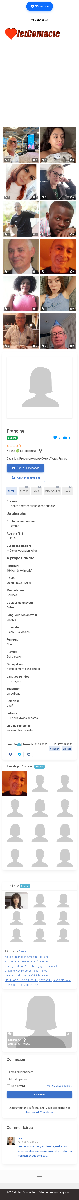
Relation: (13, 701)
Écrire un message (27, 467)
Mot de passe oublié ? (59, 1085)
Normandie (45, 980)
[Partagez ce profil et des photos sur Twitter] (20, 754)
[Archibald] (64, 783)
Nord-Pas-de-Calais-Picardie (21, 980)
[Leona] (64, 858)
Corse (27, 970)
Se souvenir (18, 1086)
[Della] (64, 833)
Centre (20, 970)
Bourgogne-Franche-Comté (48, 966)
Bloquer (67, 749)
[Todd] (14, 808)
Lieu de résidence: (19, 725)
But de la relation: (19, 546)
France (39, 766)
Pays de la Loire (62, 980)
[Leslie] (39, 858)
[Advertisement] (39, 83)
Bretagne (10, 970)
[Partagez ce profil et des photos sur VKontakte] (29, 754)
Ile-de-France (39, 970)
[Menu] (69, 33)
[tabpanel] (39, 556)
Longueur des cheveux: (22, 615)
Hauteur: (13, 566)
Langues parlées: (18, 676)
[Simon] (14, 858)
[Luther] (39, 783)
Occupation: (15, 664)
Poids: (11, 578)
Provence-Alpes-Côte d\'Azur (21, 984)
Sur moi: (12, 501)
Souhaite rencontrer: (21, 521)
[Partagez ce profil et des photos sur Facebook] (10, 754)
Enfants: (12, 713)
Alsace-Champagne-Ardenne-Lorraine (26, 956)
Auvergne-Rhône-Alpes (18, 966)
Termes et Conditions (39, 1112)
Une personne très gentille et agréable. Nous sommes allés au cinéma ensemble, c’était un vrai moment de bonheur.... (45, 1147)
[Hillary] (39, 833)
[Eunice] (39, 808)
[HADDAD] (14, 783)
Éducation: (14, 688)
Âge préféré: (15, 533)
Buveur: (12, 652)
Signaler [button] (54, 749)
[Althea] (14, 833)
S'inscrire (41, 6)
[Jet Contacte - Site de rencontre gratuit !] (33, 34)
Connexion (41, 20)
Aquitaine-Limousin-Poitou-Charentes (26, 961)
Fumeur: (12, 639)
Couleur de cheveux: (20, 602)
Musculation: (15, 590)
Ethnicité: (13, 627)
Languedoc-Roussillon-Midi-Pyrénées (26, 975)
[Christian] (64, 808)
